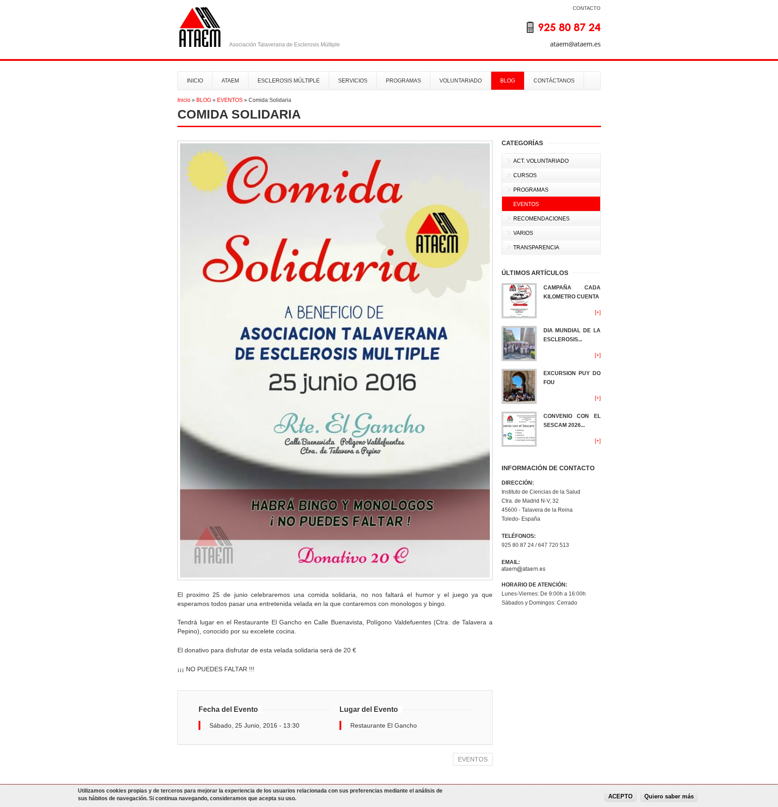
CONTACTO (587, 8)
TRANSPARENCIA (536, 247)
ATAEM (230, 81)
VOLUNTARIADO (460, 81)
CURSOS (525, 175)
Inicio (183, 100)
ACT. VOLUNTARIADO (541, 161)
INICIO (195, 81)
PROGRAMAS (403, 81)
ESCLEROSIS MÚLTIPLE (289, 81)
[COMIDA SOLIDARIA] (335, 360)
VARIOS (523, 233)
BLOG (507, 81)
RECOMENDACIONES (541, 219)
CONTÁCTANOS (554, 81)
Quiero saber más (669, 796)
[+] (598, 312)
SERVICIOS (352, 81)
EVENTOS (230, 100)
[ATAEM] (556, 33)
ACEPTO (620, 796)
